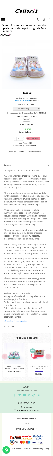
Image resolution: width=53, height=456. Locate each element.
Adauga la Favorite (17, 152)
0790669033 (27, 407)
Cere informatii (36, 152)
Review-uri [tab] (9, 326)
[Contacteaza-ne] (38, 19)
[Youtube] (24, 395)
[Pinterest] (19, 395)
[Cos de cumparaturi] (44, 19)
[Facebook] (15, 395)
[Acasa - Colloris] (26, 11)
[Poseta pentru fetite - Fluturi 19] (38, 353)
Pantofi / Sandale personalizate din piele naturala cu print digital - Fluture (14, 367)
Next (49, 67)
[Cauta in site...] (50, 19)
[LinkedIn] (29, 395)
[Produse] (3, 20)
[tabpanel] (26, 64)
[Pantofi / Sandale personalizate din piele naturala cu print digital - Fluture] (14, 353)
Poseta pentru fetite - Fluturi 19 (39, 367)
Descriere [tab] (7, 165)
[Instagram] (38, 395)
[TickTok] (33, 395)
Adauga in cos (33, 138)
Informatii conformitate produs (15, 321)
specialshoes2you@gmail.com (28, 410)
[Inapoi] (2, 25)
